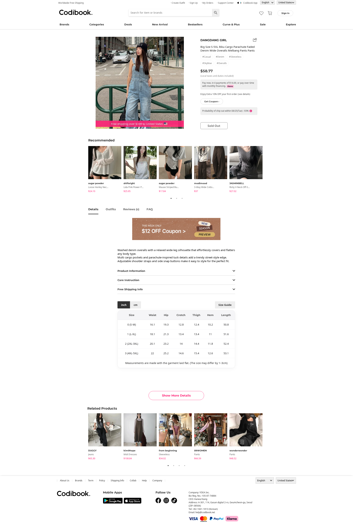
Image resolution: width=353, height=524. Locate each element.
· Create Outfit (178, 2)
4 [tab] (184, 465)
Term (90, 480)
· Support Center (225, 2)
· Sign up (193, 2)
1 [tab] (171, 198)
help (144, 480)
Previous (85, 170)
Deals (128, 24)
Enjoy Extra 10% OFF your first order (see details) (225, 94)
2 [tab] (176, 198)
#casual (206, 56)
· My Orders (207, 2)
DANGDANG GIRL (213, 40)
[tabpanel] (106, 170)
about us (64, 480)
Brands (64, 24)
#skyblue (207, 63)
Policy (102, 480)
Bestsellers (195, 24)
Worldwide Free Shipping (71, 2)
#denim (220, 56)
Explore (291, 24)
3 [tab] (182, 198)
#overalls (222, 63)
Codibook (75, 12)
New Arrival (160, 24)
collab (133, 480)
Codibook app (250, 2)
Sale (263, 24)
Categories (96, 24)
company (157, 480)
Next (267, 170)
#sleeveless (235, 56)
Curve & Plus (231, 24)
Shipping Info (117, 480)
